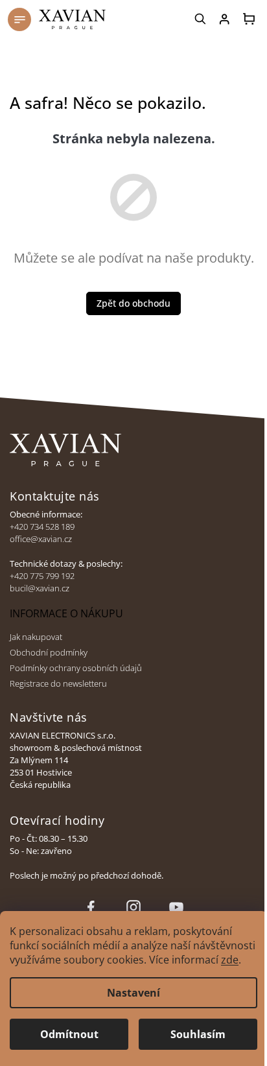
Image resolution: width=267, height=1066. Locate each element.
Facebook (90, 907)
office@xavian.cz (41, 539)
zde (229, 960)
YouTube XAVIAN (176, 907)
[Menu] (19, 19)
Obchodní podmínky (48, 652)
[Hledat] (201, 19)
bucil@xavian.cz (39, 588)
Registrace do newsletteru (58, 683)
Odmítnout (69, 1034)
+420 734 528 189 (42, 526)
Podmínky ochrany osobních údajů (76, 668)
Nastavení (133, 993)
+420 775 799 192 (42, 576)
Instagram (133, 907)
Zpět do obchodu (133, 303)
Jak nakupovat (36, 637)
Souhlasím (198, 1034)
